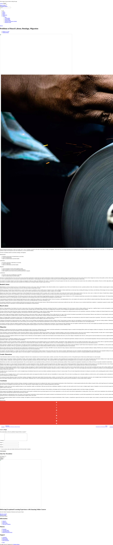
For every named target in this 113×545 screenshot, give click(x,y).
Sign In (1, 25)
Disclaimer (4, 529)
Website (1, 446)
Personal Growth (8, 22)
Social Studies (7, 19)
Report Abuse (4, 538)
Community (4, 537)
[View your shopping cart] (0, 24)
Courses (3, 12)
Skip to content (3, 5)
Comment (2, 440)
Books (3, 13)
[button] (56, 402)
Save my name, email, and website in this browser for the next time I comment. (16, 449)
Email (1, 444)
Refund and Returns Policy (7, 532)
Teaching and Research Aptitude (11, 21)
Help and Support (5, 540)
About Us (4, 521)
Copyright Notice (5, 530)
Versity (3, 16)
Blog (6, 17)
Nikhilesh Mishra (16, 544)
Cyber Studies (7, 18)
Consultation (4, 14)
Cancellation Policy (6, 531)
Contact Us (4, 522)
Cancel (4, 3)
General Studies (8, 20)
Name (1, 442)
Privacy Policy (5, 523)
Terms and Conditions (6, 524)
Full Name (2, 456)
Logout (1, 3)
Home (3, 11)
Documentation (5, 539)
